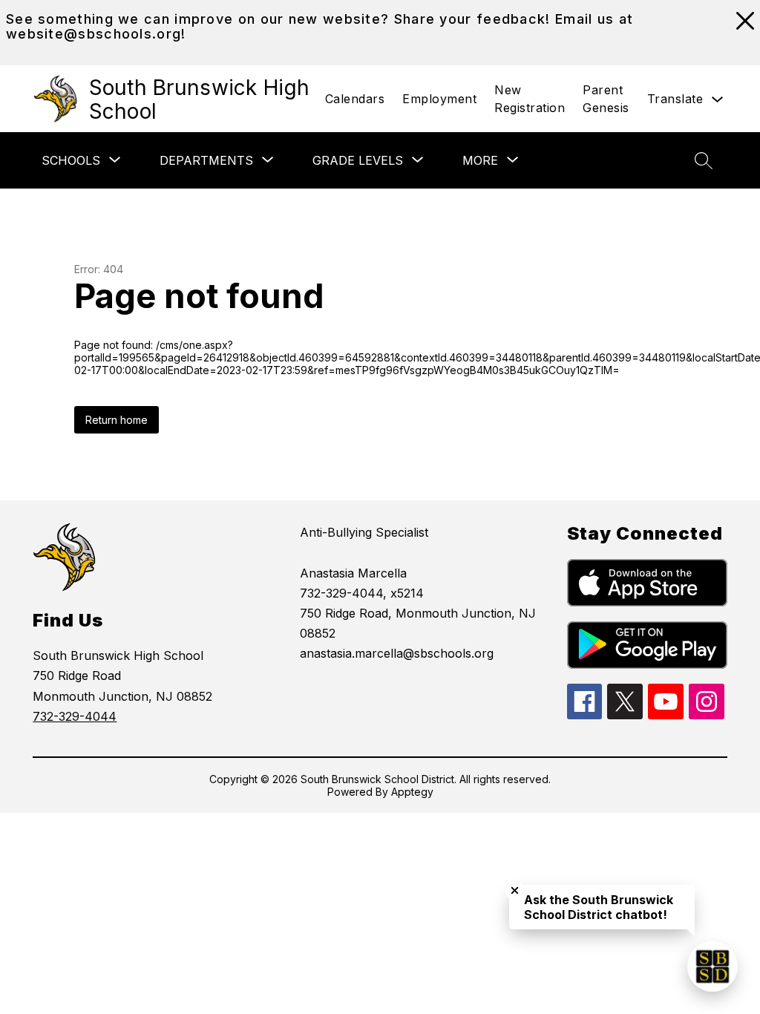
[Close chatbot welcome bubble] (514, 890)
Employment (439, 98)
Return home (116, 419)
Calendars (355, 98)
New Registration (529, 98)
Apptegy (412, 791)
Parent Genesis (606, 98)
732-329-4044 (75, 716)
